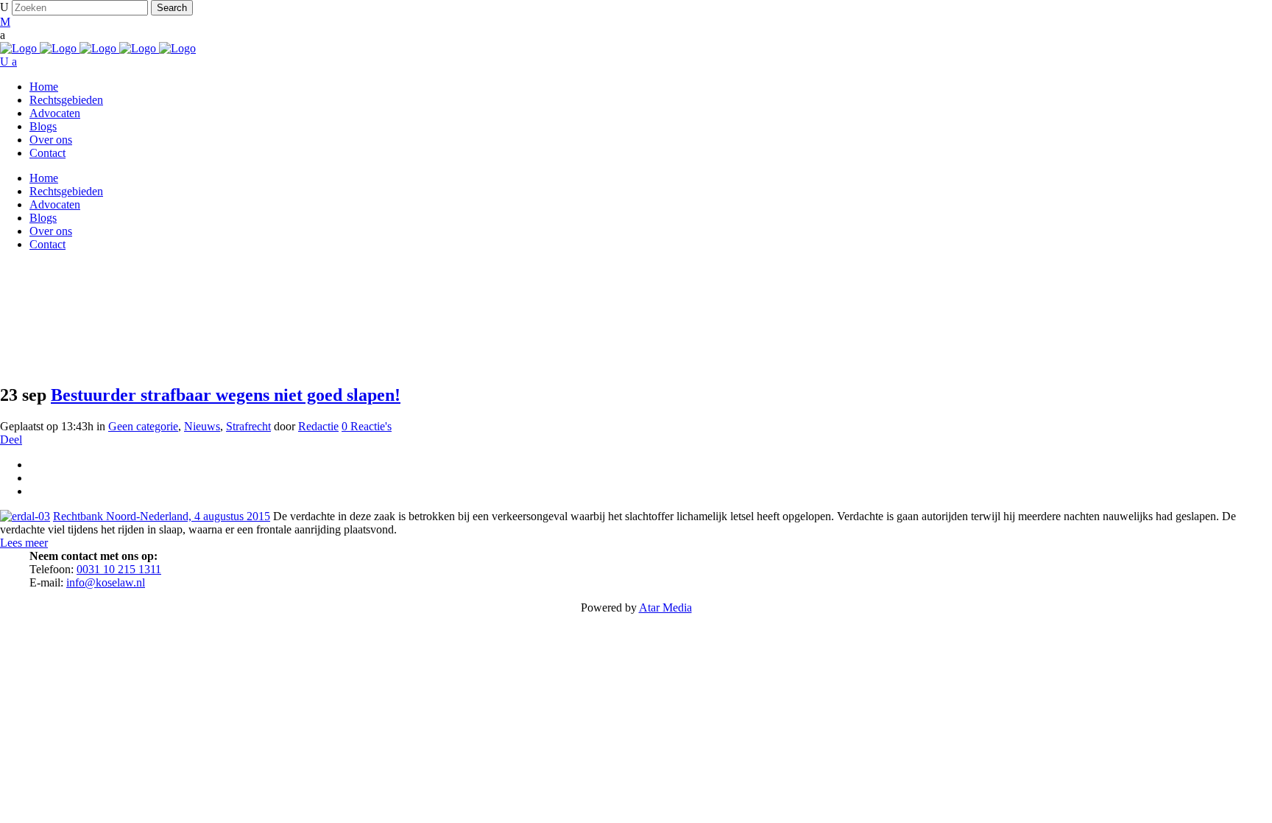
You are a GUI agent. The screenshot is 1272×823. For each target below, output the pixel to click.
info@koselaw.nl (105, 582)
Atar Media (665, 607)
